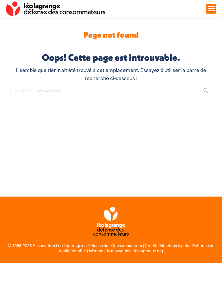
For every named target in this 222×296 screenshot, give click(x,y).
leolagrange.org (148, 250)
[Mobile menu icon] (211, 9)
